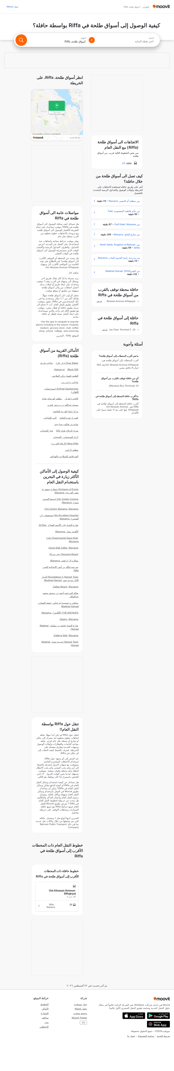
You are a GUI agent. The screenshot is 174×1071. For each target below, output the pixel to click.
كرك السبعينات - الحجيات (65, 437)
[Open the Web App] (158, 1024)
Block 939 (73, 369)
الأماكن (45, 1008)
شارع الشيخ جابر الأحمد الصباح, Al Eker (58, 525)
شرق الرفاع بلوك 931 (67, 430)
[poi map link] (57, 115)
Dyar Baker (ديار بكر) (67, 363)
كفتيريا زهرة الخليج (69, 417)
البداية (151, 38)
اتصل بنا (131, 1036)
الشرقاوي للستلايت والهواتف (64, 456)
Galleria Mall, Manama (66, 635)
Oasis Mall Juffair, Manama (63, 547)
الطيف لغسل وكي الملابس (65, 376)
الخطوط (44, 1004)
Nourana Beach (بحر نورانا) (63, 554)
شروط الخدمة (163, 1036)
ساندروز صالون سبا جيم (66, 424)
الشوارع (45, 1013)
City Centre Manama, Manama (61, 509)
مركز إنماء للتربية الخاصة (65, 411)
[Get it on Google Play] (158, 1015)
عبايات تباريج (46, 363)
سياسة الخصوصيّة (146, 1036)
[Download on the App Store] (133, 1015)
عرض (99, 301)
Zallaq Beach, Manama (65, 586)
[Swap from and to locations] (92, 40)
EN (83, 1022)
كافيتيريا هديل (71, 398)
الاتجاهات (44, 1026)
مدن (46, 1022)
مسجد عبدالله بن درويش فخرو (63, 405)
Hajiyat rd (59, 369)
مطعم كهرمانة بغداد (52, 398)
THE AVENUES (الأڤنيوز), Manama (60, 612)
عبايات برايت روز (69, 382)
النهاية (83, 38)
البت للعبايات (50, 417)
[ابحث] (21, 40)
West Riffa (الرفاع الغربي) (64, 443)
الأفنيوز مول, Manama (66, 531)
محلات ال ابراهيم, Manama (64, 560)
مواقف (45, 1017)
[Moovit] (161, 7)
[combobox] (126, 41)
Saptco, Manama (69, 619)
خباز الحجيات (46, 430)
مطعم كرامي (71, 450)
